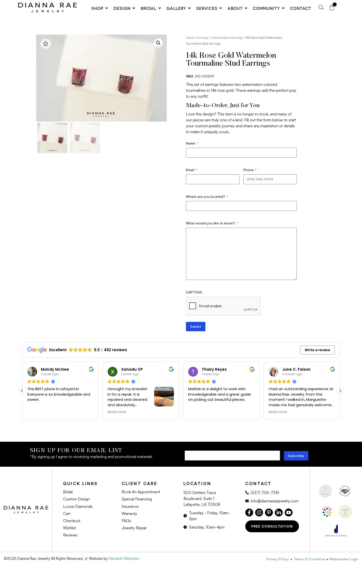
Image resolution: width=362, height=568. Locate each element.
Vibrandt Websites (124, 558)
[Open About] (246, 8)
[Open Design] (134, 8)
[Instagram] (259, 512)
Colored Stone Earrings (227, 37)
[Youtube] (289, 512)
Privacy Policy (278, 559)
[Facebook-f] (249, 512)
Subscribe (296, 456)
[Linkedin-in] (279, 512)
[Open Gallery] (189, 8)
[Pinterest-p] (269, 512)
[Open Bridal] (160, 8)
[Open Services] (221, 8)
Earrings (203, 37)
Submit (195, 326)
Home (190, 37)
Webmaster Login (343, 559)
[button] (158, 42)
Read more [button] (117, 412)
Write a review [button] (317, 350)
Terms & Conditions (310, 559)
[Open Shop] (107, 8)
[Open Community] (283, 8)
